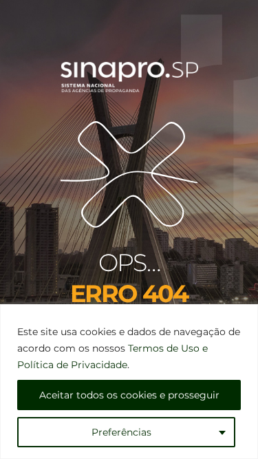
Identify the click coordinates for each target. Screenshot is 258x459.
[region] (129, 381)
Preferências (121, 432)
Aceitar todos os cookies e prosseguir (129, 395)
